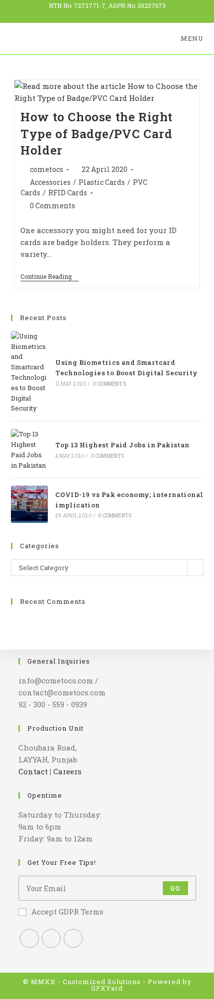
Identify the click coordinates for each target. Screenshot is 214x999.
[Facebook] (51, 938)
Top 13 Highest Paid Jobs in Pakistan (122, 444)
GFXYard (107, 988)
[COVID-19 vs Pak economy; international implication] (29, 504)
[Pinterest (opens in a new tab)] (123, 13)
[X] (29, 938)
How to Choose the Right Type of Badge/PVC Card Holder (96, 133)
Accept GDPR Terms (67, 911)
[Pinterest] (73, 938)
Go (175, 888)
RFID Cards (67, 192)
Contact (33, 771)
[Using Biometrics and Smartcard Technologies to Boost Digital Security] (29, 372)
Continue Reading (49, 277)
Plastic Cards (102, 182)
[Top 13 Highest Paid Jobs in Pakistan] (29, 449)
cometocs (46, 169)
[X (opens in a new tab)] (94, 13)
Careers (67, 771)
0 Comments (52, 205)
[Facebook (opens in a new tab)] (109, 13)
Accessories (50, 182)
